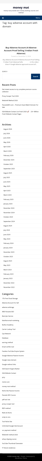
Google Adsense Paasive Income (13, 356)
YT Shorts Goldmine (8, 448)
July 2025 (7, 177)
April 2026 (7, 147)
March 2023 (8, 270)
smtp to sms (6, 417)
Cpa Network (6, 334)
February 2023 (8, 274)
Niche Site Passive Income (10, 391)
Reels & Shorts (7, 413)
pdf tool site (6, 399)
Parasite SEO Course (9, 395)
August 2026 (8, 129)
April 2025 (7, 191)
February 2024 (8, 243)
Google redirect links (9, 364)
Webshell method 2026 (10, 435)
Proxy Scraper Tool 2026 (10, 96)
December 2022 (9, 283)
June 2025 (7, 182)
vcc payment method (9, 430)
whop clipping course (9, 439)
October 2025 (8, 164)
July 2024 (7, 230)
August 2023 (8, 261)
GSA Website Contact (9, 373)
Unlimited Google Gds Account (12, 426)
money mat (21, 7)
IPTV (3, 378)
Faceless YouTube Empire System (13, 351)
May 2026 (7, 142)
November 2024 (9, 213)
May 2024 (7, 239)
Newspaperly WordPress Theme (25, 457)
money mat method (8, 386)
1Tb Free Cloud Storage (10, 298)
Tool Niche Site (7, 421)
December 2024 (9, 208)
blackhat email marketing (10, 320)
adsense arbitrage (8, 307)
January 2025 (8, 204)
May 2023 (7, 265)
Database (5, 338)
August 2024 (8, 226)
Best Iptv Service (7, 316)
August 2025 (8, 173)
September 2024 (9, 221)
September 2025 (9, 169)
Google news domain (9, 360)
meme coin (6, 382)
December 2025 (9, 160)
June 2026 (7, 138)
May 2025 (7, 186)
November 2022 (9, 287)
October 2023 (8, 256)
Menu (38, 18)
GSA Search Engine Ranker (11, 369)
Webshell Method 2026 (10, 100)
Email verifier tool (8, 347)
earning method (7, 342)
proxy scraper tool (8, 404)
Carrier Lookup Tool (8, 329)
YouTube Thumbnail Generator (12, 443)
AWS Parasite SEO (8, 312)
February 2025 (8, 199)
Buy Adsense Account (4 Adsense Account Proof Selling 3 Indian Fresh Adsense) (21, 50)
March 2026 (8, 151)
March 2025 (8, 195)
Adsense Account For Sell (10, 303)
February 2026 (8, 155)
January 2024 (8, 248)
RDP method (6, 408)
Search (4, 71)
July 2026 (7, 133)
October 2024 (8, 217)
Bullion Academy (7, 325)
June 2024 (7, 234)
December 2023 (9, 252)
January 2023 (8, 278)
